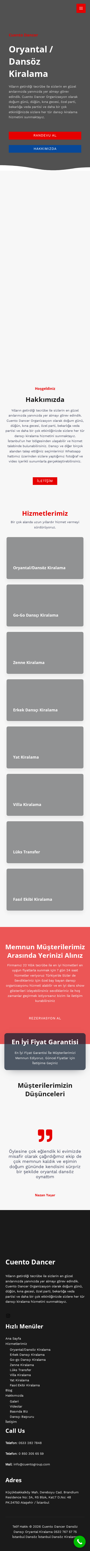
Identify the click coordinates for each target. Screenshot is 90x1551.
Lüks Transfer (26, 851)
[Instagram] (8, 1317)
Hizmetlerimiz (16, 1344)
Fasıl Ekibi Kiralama (32, 899)
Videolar (16, 1406)
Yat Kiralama (26, 757)
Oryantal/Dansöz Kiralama (39, 567)
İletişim (11, 1422)
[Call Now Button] (80, 1542)
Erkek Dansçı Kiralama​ (35, 709)
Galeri (14, 1401)
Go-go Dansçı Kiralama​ (35, 615)
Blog (8, 1390)
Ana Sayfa (13, 1338)
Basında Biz (19, 1411)
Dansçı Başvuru (22, 1417)
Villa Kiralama (27, 804)
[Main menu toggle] (81, 8)
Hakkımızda (14, 1395)
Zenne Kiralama (29, 662)
